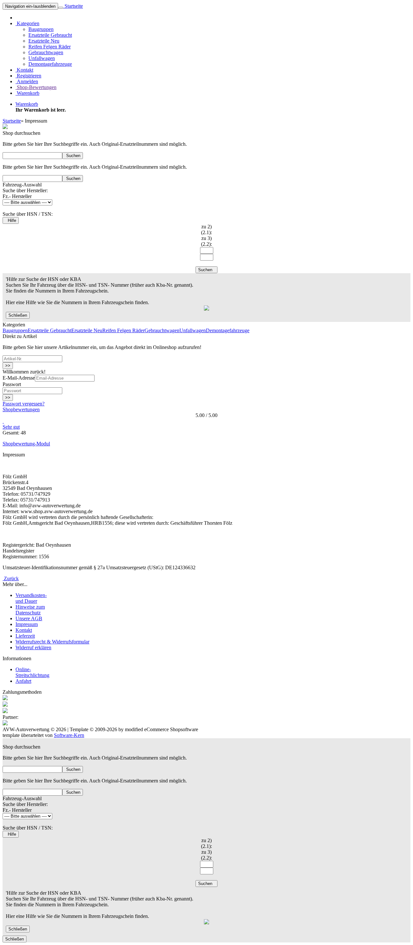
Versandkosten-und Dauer (31, 598)
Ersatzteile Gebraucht (50, 35)
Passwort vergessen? (24, 403)
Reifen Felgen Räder (49, 46)
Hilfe (10, 220)
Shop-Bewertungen (35, 87)
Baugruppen (41, 29)
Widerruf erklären (33, 647)
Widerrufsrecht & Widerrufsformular (52, 641)
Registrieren (28, 75)
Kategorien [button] (27, 23)
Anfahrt (23, 681)
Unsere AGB (28, 618)
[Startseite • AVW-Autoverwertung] (5, 127)
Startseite (73, 6)
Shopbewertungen (21, 409)
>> (7, 365)
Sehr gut (11, 427)
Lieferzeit (25, 636)
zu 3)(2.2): (206, 241)
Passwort (12, 384)
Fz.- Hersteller (17, 196)
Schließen (17, 315)
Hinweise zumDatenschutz (30, 609)
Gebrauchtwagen (45, 52)
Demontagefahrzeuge (50, 64)
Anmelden (26, 81)
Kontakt (24, 70)
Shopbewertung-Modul (26, 443)
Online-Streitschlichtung (32, 672)
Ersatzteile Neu (43, 41)
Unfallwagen (41, 58)
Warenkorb (27, 93)
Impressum (26, 624)
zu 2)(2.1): (206, 229)
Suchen (72, 155)
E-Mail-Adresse (19, 378)
